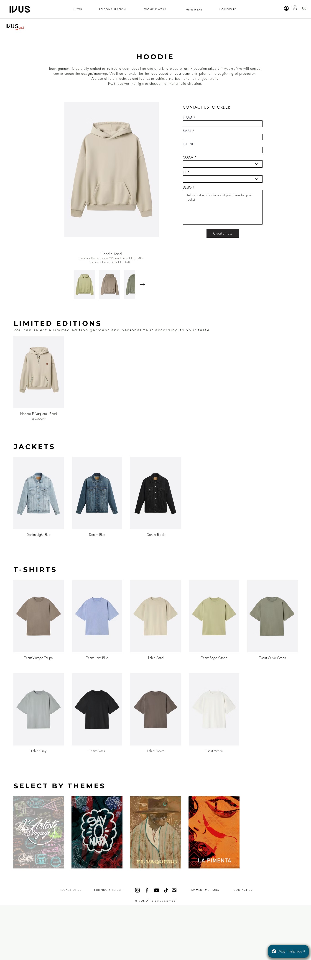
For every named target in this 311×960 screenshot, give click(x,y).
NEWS (78, 9)
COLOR (188, 157)
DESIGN (188, 187)
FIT (185, 172)
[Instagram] (137, 890)
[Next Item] (142, 284)
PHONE (188, 144)
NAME (187, 117)
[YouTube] (156, 890)
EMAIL (187, 131)
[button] (295, 7)
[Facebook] (147, 890)
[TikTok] (166, 890)
